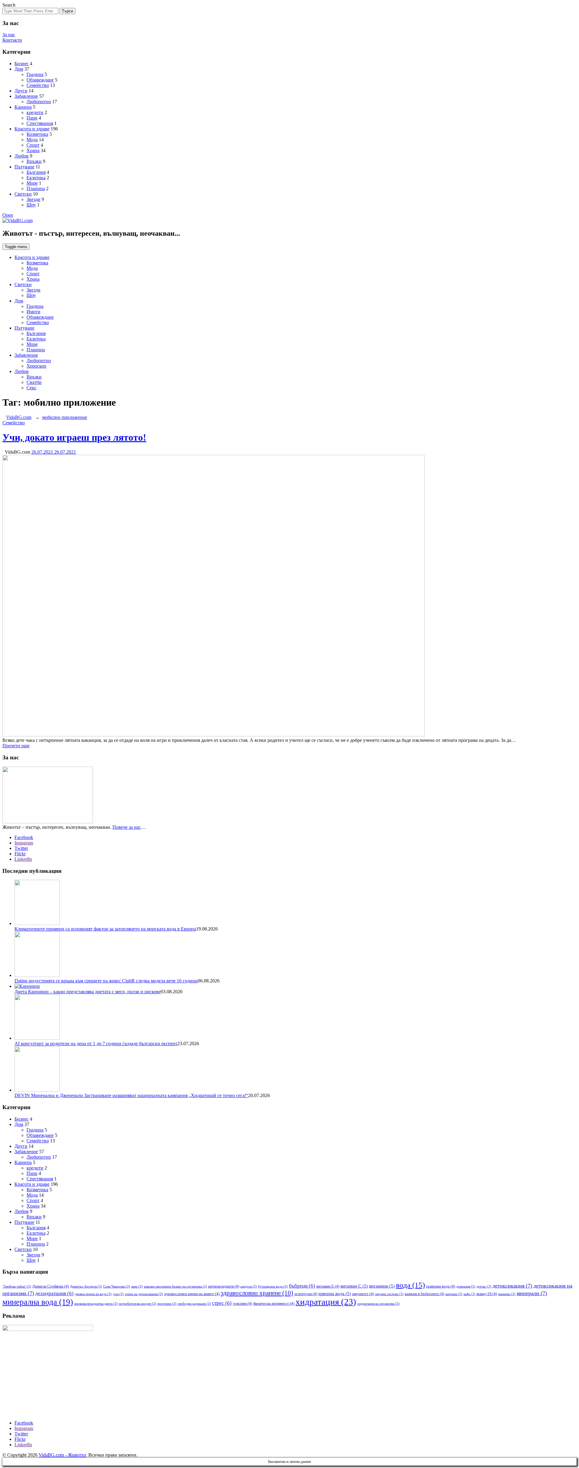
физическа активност (273, 1303)
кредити (35, 112)
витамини (382, 1286)
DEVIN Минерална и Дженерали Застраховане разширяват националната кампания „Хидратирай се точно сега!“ (131, 1095)
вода (410, 1285)
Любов (21, 155)
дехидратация (54, 1293)
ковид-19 (486, 1293)
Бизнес (21, 63)
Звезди (33, 199)
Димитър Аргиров (86, 1286)
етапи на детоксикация (144, 1294)
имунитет (363, 1293)
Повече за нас (126, 827)
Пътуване (24, 166)
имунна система (389, 1294)
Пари (32, 117)
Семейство (38, 85)
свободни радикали (194, 1303)
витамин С (354, 1286)
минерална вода (37, 1302)
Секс (31, 387)
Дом (18, 69)
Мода (32, 139)
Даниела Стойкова (50, 1286)
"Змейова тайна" (16, 1286)
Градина (35, 74)
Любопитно (39, 101)
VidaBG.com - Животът (62, 1454)
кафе (469, 1294)
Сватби (34, 382)
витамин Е (327, 1286)
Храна (33, 150)
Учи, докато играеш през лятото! (74, 437)
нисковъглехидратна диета (96, 1303)
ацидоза (248, 1286)
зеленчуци (305, 1293)
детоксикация (512, 1286)
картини (453, 1294)
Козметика (37, 134)
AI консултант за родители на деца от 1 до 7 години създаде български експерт (95, 1043)
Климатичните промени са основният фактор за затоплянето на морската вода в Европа (105, 928)
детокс (483, 1286)
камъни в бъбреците (424, 1293)
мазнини (506, 1294)
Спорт (33, 145)
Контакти (12, 40)
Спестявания (40, 123)
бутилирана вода (273, 1286)
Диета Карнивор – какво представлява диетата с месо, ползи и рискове (87, 991)
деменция (465, 1286)
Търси (67, 11)
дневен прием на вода (93, 1294)
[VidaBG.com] (17, 220)
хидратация (326, 1302)
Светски (23, 193)
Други (20, 90)
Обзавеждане (40, 79)
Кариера (23, 107)
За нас (8, 34)
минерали (532, 1293)
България (36, 172)
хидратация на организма (378, 1303)
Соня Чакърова (116, 1286)
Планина (36, 188)
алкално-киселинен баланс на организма (175, 1286)
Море (32, 183)
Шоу (31, 204)
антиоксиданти (223, 1286)
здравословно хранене (257, 1293)
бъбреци (302, 1286)
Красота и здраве (31, 128)
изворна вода (334, 1293)
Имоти (33, 311)
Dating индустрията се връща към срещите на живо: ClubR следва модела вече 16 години (106, 980)
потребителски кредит (137, 1303)
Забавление (26, 96)
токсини (242, 1303)
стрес (222, 1303)
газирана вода (440, 1286)
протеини (166, 1303)
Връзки (34, 161)
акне (137, 1286)
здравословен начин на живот (192, 1293)
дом (118, 1294)
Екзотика (36, 177)
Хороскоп (36, 366)
